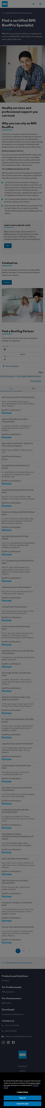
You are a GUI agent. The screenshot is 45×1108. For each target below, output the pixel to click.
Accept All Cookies (22, 1104)
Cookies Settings (22, 1092)
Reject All (22, 1098)
